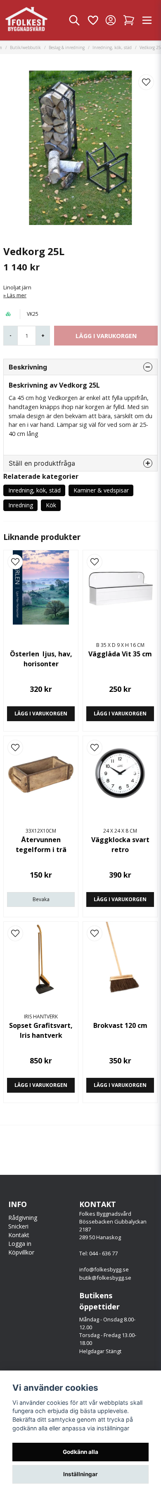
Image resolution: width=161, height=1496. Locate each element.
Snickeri (18, 1226)
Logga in (19, 1243)
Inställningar (80, 1474)
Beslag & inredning (67, 47)
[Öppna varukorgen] (129, 20)
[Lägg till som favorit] (92, 20)
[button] (146, 82)
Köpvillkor (21, 1252)
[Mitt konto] (111, 20)
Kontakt (18, 1235)
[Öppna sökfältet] (74, 20)
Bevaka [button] (41, 899)
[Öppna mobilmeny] (147, 20)
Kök (51, 505)
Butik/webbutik (25, 47)
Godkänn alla (80, 1452)
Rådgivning (22, 1217)
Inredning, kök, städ (112, 47)
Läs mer (16, 295)
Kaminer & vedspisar (101, 490)
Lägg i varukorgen (40, 713)
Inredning (20, 505)
